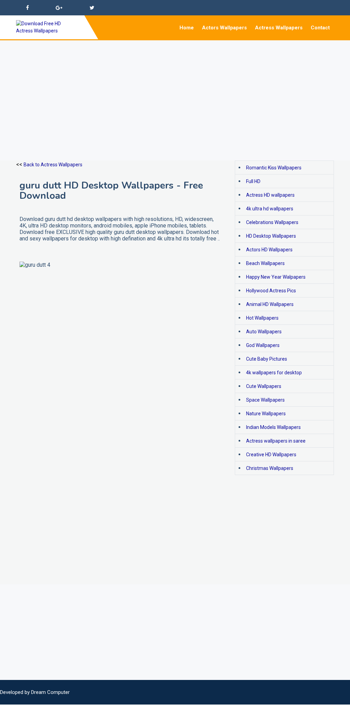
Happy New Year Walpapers (276, 277)
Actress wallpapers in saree (276, 441)
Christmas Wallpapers (269, 468)
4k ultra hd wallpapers (269, 208)
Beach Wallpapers (265, 263)
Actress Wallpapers (278, 28)
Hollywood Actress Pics (271, 290)
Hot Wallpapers (262, 318)
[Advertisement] (175, 88)
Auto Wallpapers (264, 331)
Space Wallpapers (265, 400)
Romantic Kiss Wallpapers (273, 167)
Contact (320, 28)
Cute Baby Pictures (266, 359)
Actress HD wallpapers (270, 195)
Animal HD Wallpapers (270, 304)
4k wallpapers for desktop (274, 372)
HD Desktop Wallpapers (271, 236)
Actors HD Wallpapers (269, 249)
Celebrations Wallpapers (272, 222)
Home (186, 28)
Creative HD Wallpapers (271, 454)
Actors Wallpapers (224, 28)
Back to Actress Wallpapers (53, 164)
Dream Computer (50, 692)
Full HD (253, 181)
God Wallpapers (263, 345)
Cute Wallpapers (263, 386)
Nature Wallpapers (266, 413)
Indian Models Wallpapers (273, 427)
